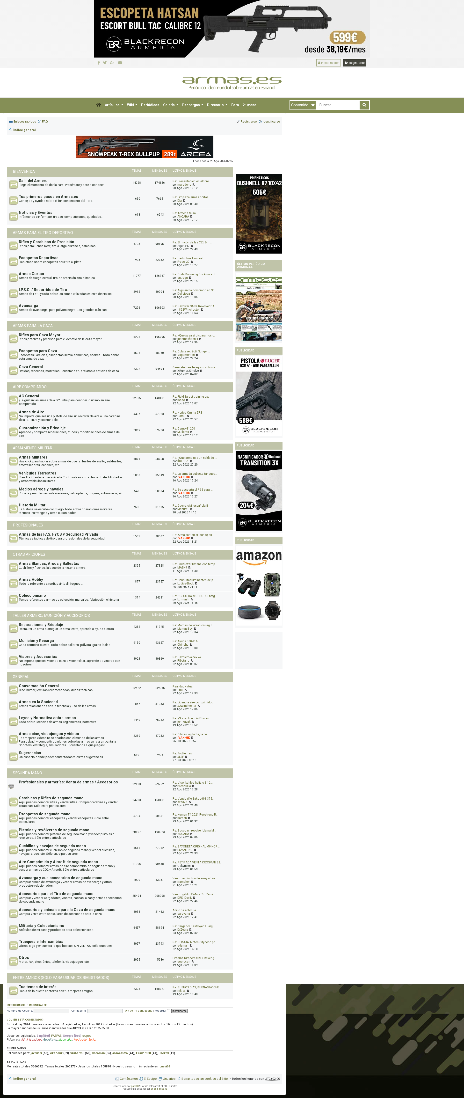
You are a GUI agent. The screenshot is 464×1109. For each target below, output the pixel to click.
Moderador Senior (85, 1039)
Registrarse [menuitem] (249, 121)
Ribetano (183, 660)
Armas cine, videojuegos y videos (49, 734)
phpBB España (159, 1088)
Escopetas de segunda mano (45, 814)
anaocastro (120, 1053)
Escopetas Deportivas (38, 258)
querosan (183, 961)
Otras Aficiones (29, 554)
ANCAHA (183, 216)
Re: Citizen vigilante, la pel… (191, 734)
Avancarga (28, 306)
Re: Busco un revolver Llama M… (194, 830)
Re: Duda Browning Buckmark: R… (195, 274)
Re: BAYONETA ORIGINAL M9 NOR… (196, 846)
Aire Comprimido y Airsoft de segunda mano (58, 862)
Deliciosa (183, 293)
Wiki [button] (131, 105)
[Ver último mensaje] (193, 184)
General (21, 676)
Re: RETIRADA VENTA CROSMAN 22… (197, 862)
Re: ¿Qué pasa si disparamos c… (194, 335)
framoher (183, 881)
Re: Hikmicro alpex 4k (187, 657)
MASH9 (182, 567)
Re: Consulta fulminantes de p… (194, 580)
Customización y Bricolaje (42, 428)
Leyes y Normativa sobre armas (47, 718)
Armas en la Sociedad (38, 702)
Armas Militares (33, 457)
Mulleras (183, 432)
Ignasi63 (164, 1066)
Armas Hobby (31, 579)
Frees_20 (183, 261)
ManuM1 (183, 509)
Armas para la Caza (33, 325)
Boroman (98, 1053)
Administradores (31, 1039)
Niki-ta (181, 990)
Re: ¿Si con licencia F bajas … (192, 718)
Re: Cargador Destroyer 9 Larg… (194, 926)
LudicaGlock (185, 583)
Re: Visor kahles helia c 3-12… (193, 782)
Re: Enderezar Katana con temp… (195, 564)
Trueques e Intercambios (41, 942)
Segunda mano (27, 773)
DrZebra (182, 929)
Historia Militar (32, 505)
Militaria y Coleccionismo (41, 926)
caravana (183, 913)
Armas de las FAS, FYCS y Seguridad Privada (58, 534)
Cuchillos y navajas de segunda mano (52, 846)
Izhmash (183, 599)
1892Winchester (188, 309)
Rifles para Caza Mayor (39, 335)
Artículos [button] (112, 105)
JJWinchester (186, 706)
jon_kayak (183, 721)
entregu (182, 277)
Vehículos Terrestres (37, 473)
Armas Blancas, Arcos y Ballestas (49, 564)
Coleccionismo (32, 595)
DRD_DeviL (184, 897)
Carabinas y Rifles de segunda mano (51, 798)
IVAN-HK (183, 477)
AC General (29, 396)
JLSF (180, 757)
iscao (181, 400)
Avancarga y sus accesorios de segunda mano (60, 878)
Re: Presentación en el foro (191, 181)
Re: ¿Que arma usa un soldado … (195, 458)
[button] (98, 105)
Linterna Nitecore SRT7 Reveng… (194, 958)
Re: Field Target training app (191, 396)
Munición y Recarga (36, 641)
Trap (180, 690)
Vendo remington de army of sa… (195, 878)
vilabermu (77, 1053)
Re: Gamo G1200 (184, 428)
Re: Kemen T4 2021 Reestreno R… (195, 814)
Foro (235, 105)
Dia (179, 200)
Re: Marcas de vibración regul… (193, 625)
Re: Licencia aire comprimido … (193, 702)
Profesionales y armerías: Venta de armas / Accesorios (68, 782)
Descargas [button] (191, 105)
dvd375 (182, 802)
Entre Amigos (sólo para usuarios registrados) (61, 977)
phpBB (135, 1086)
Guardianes (50, 1039)
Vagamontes (186, 355)
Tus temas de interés (38, 987)
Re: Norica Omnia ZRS (187, 412)
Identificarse (16, 1005)
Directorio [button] (216, 105)
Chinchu (182, 644)
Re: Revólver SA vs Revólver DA (193, 306)
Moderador (65, 1039)
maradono (184, 184)
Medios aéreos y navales (41, 489)
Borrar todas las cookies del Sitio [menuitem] (204, 1078)
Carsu (181, 416)
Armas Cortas (31, 274)
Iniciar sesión (329, 63)
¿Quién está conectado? (25, 1019)
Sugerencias (30, 753)
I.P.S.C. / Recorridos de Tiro (43, 290)
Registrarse (356, 63)
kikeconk (56, 1053)
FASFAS (56, 1035)
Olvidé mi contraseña (138, 1010)
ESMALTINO (185, 850)
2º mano (249, 105)
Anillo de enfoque (184, 910)
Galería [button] (169, 105)
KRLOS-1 (183, 461)
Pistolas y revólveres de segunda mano (54, 830)
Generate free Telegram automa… (195, 367)
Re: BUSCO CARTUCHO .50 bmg (194, 596)
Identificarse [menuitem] (271, 121)
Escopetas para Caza (38, 351)
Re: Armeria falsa (184, 213)
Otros (24, 958)
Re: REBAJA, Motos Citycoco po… (195, 942)
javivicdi (36, 1053)
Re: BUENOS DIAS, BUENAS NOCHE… (197, 987)
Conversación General (39, 686)
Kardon (182, 818)
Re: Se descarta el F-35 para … (193, 489)
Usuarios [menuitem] (169, 1078)
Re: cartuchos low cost (188, 258)
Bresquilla (184, 786)
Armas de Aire (31, 412)
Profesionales (28, 525)
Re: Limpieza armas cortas (191, 197)
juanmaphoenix (187, 339)
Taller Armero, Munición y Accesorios (51, 615)
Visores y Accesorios (38, 657)
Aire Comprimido (30, 387)
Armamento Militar (32, 448)
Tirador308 (143, 1053)
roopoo (86, 1035)
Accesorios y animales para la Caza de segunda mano (67, 910)
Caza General (31, 367)
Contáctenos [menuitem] (129, 1078)
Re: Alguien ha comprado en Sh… (195, 290)
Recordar (160, 1010)
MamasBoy (185, 628)
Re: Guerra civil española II (190, 505)
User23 (164, 1053)
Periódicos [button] (150, 105)
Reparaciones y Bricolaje (41, 625)
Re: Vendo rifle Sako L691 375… (193, 798)
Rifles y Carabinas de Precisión (46, 242)
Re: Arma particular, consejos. (193, 535)
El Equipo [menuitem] (150, 1078)
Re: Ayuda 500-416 (185, 641)
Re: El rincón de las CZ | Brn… (192, 242)
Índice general (24, 1078)
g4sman (182, 945)
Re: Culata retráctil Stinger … (191, 351)
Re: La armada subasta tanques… (195, 473)
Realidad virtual (183, 686)
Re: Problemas (182, 753)
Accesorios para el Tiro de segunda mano (56, 894)
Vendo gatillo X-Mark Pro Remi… (194, 894)
